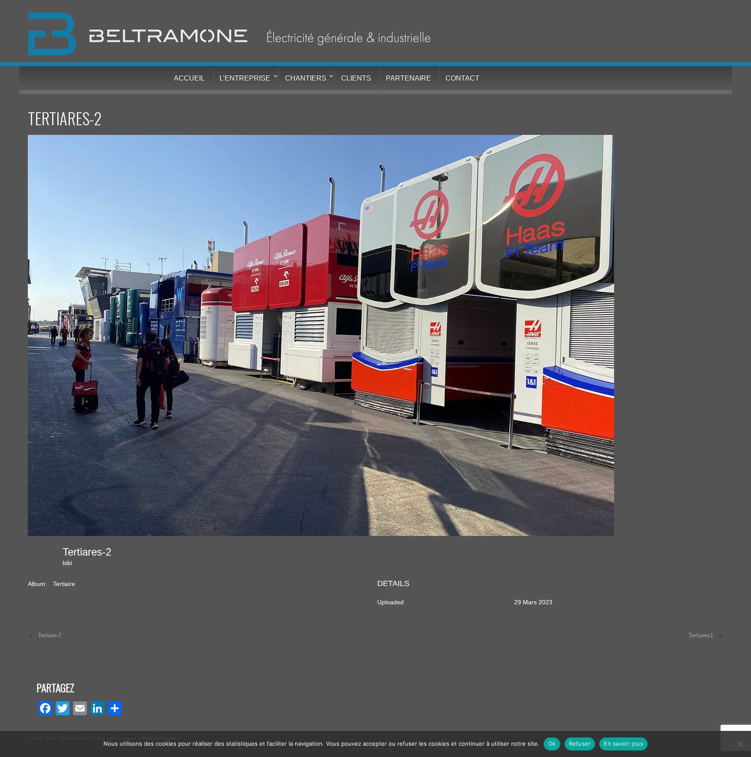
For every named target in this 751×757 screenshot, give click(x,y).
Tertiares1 (700, 635)
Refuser (580, 743)
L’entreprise (244, 78)
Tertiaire (64, 583)
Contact (462, 78)
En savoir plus (623, 743)
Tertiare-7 (49, 635)
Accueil (189, 78)
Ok (552, 743)
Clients (356, 78)
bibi (67, 562)
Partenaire (408, 78)
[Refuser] (740, 744)
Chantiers (305, 78)
